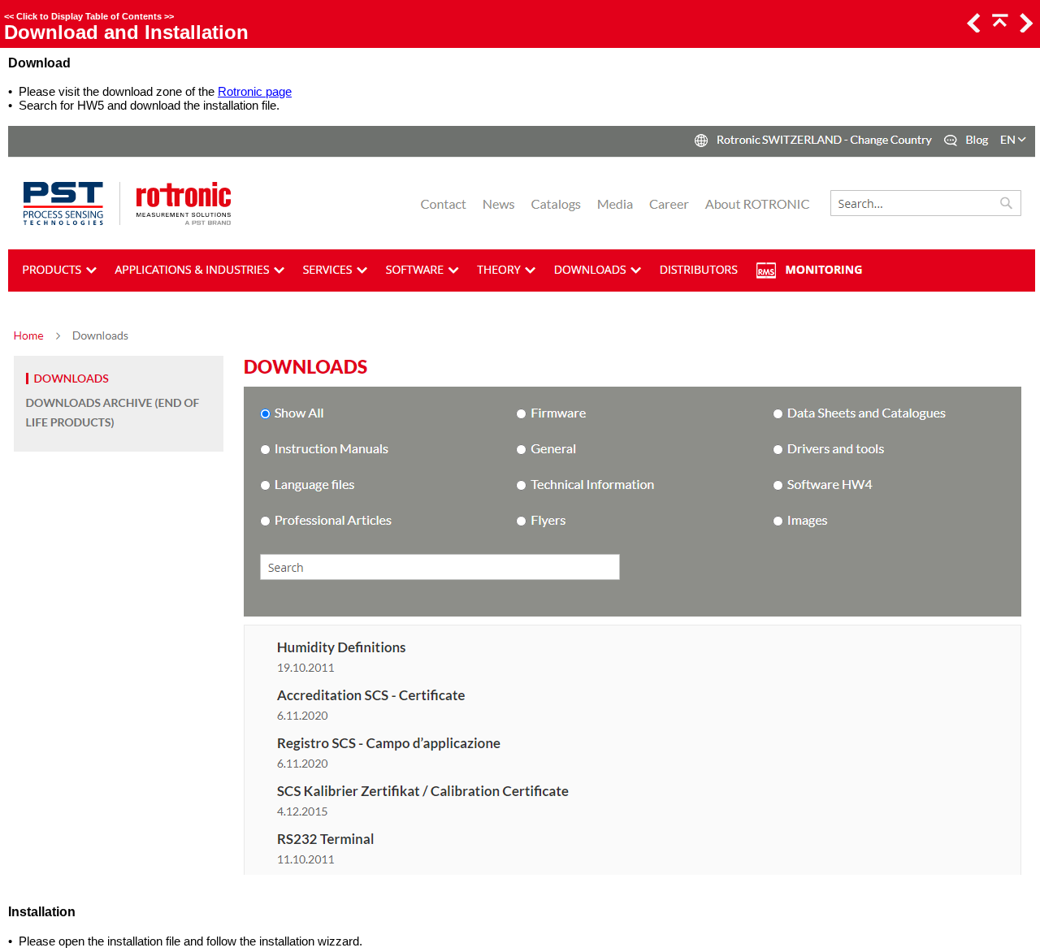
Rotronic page (255, 91)
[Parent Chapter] (998, 28)
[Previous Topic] (972, 28)
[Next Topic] (1024, 28)
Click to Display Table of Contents (89, 16)
